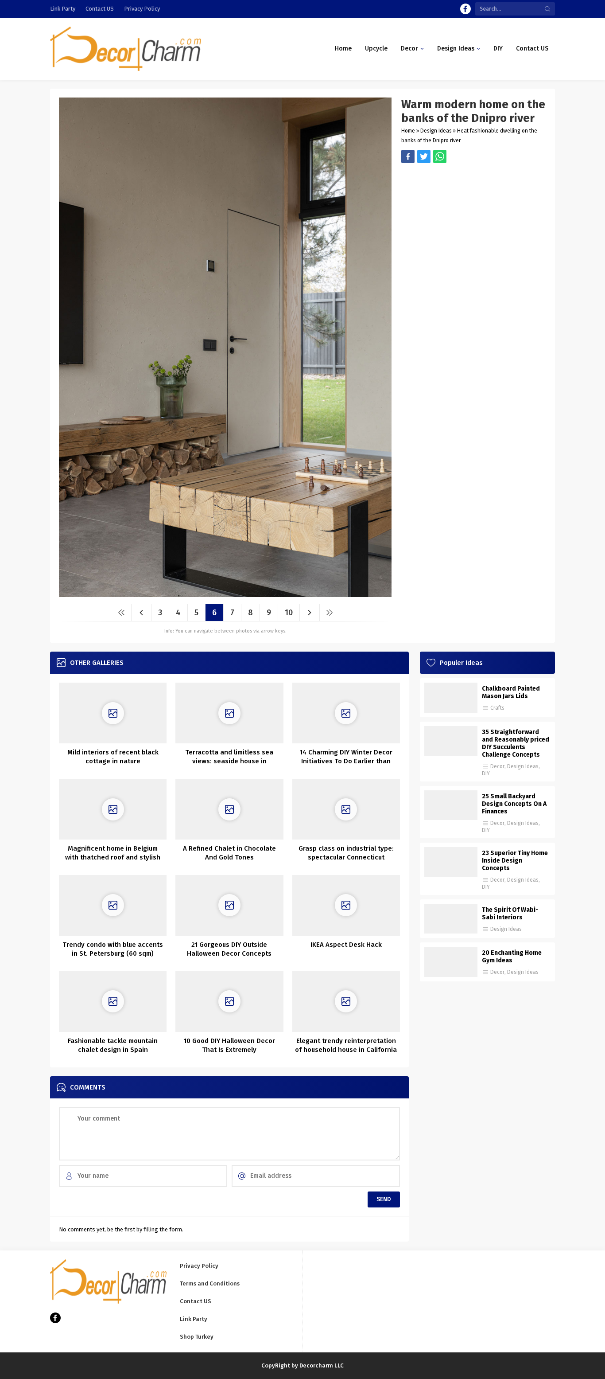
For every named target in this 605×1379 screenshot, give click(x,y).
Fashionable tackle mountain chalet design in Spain (113, 1045)
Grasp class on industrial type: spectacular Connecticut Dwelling (346, 857)
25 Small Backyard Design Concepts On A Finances (514, 804)
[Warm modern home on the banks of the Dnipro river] (225, 593)
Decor (497, 766)
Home (408, 131)
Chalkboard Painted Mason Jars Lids (511, 692)
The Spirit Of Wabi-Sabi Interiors (510, 913)
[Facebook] (465, 9)
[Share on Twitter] (439, 156)
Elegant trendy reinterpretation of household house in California (346, 1045)
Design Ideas (436, 131)
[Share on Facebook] (408, 156)
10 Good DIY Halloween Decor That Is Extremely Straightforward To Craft (229, 1050)
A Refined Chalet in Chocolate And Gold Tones (229, 852)
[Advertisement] (473, 225)
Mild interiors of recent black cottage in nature (113, 756)
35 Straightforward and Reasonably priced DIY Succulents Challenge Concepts (515, 743)
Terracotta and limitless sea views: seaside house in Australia (229, 761)
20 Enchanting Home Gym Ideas (512, 956)
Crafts (497, 708)
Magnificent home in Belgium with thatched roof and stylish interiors (112, 857)
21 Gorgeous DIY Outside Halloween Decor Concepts (229, 949)
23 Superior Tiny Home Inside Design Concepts (515, 860)
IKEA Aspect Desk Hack (346, 945)
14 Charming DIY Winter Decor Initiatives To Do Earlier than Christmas (346, 761)
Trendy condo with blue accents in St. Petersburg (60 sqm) (112, 949)
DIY (486, 773)
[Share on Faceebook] (423, 156)
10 (289, 612)
